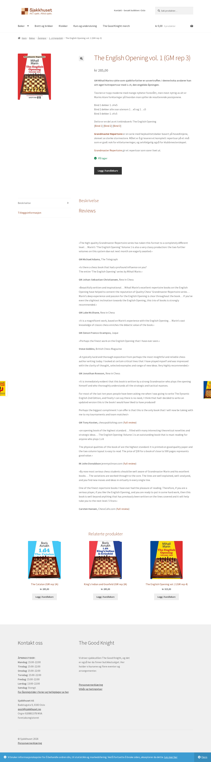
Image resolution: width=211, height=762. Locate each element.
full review (130, 422)
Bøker (21, 26)
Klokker (63, 26)
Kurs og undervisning (85, 26)
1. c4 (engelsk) (56, 38)
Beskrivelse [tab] (24, 203)
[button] (81, 58)
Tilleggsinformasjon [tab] (29, 212)
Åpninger (42, 38)
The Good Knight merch (116, 26)
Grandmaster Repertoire (108, 150)
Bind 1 (98, 125)
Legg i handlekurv (108, 170)
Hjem (24, 38)
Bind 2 (107, 125)
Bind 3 (116, 125)
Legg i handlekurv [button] (44, 596)
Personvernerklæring (91, 684)
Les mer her (170, 757)
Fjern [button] (204, 757)
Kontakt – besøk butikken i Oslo (129, 10)
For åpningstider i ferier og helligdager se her (43, 692)
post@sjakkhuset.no (29, 709)
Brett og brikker (44, 26)
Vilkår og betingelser (90, 689)
